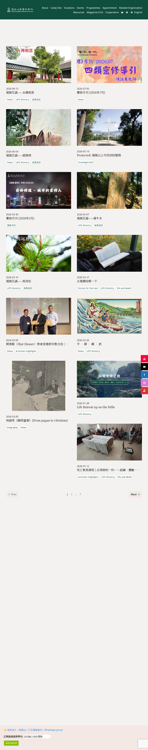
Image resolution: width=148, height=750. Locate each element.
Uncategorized (85, 162)
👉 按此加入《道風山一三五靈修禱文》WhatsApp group (33, 729)
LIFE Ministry (22, 99)
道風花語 (36, 99)
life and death (124, 288)
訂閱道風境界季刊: (14, 736)
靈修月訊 (11, 225)
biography (12, 427)
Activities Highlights (26, 350)
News (10, 99)
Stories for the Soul (88, 288)
